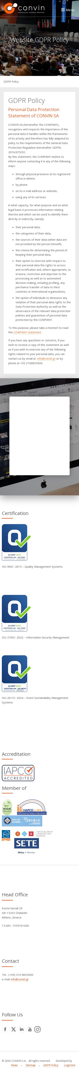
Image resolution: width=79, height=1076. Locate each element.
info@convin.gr (46, 358)
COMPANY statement (27, 332)
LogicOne (69, 1065)
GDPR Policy (11, 81)
